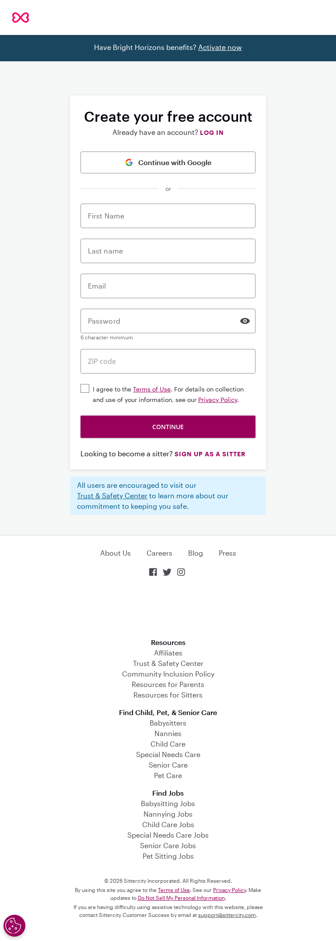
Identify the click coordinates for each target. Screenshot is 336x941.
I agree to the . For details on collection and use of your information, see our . (168, 394)
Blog (195, 553)
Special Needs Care (168, 754)
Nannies (168, 733)
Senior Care (168, 765)
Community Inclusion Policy (168, 674)
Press (227, 553)
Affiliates (168, 652)
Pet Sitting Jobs (168, 856)
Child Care (168, 744)
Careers (159, 553)
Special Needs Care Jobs (168, 835)
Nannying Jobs (168, 814)
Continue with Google (174, 162)
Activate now (220, 47)
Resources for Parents (168, 684)
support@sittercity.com (227, 915)
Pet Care (168, 775)
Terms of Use (152, 389)
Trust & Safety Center (112, 495)
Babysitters (168, 723)
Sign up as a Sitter (210, 454)
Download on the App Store (168, 608)
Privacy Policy (217, 399)
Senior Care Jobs (168, 845)
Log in (212, 132)
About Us (115, 553)
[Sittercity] (20, 17)
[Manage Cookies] (14, 926)
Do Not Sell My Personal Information (181, 898)
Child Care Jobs (168, 824)
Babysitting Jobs (168, 803)
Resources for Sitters (168, 695)
